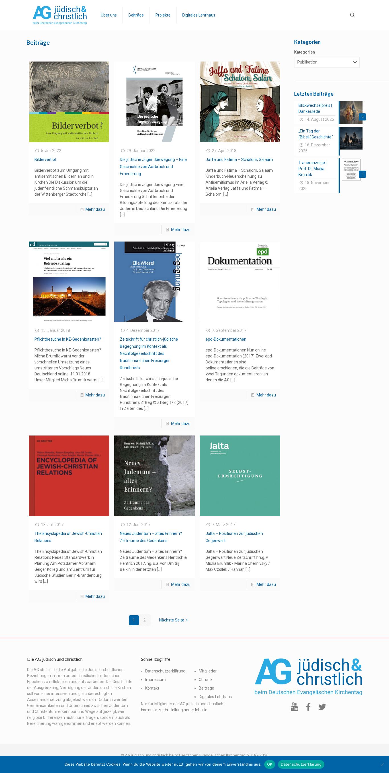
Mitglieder (208, 671)
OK (270, 764)
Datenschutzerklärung (165, 671)
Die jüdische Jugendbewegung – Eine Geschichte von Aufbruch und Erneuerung (153, 166)
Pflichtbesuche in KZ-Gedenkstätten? (67, 339)
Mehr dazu (95, 209)
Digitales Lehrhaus (215, 696)
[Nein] (382, 764)
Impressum (155, 679)
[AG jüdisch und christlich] (60, 15)
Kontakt (152, 688)
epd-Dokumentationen (226, 339)
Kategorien (304, 52)
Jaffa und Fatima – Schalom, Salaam (239, 159)
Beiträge (206, 688)
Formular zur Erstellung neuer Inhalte (174, 709)
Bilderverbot (45, 159)
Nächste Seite (171, 620)
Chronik (205, 679)
